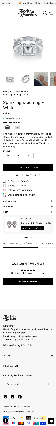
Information (8, 206)
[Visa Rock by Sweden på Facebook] (19, 396)
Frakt (5, 212)
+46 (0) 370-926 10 (22, 339)
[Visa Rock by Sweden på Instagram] (5, 396)
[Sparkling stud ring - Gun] (7, 127)
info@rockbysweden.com (23, 336)
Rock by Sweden (17, 412)
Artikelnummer (10, 201)
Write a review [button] (28, 281)
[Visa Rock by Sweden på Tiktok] (12, 396)
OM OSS (7, 355)
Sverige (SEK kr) (9, 406)
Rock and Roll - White (31, 223)
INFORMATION (10, 366)
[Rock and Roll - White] (12, 224)
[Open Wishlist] (51, 421)
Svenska (26, 406)
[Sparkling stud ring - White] (10, 79)
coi (33, 412)
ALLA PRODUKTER (19, 91)
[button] (44, 13)
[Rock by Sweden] (28, 13)
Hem (5, 91)
